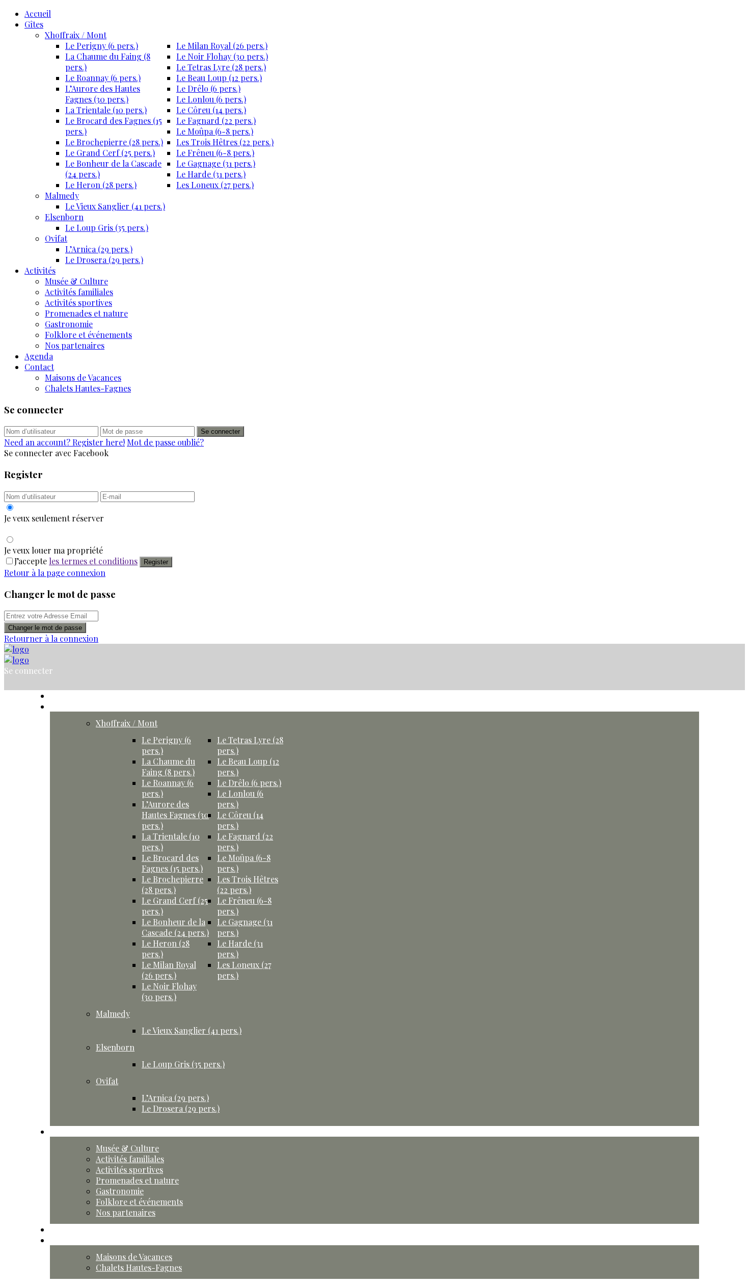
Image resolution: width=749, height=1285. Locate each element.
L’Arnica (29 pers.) (98, 249)
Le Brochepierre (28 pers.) (114, 142)
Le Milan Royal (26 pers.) (222, 45)
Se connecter (220, 431)
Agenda (38, 356)
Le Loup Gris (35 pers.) (106, 227)
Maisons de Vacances (83, 377)
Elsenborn (64, 217)
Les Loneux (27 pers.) (215, 184)
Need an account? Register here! (64, 442)
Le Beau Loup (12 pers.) (219, 77)
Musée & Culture (76, 281)
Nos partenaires (74, 345)
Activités (40, 270)
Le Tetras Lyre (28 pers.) (221, 67)
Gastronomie (69, 324)
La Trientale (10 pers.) (106, 109)
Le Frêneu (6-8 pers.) (215, 152)
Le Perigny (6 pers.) (101, 45)
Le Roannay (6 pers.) (103, 77)
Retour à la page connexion (54, 572)
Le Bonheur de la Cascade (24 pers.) (175, 927)
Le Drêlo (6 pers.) (208, 88)
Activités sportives (78, 302)
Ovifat (56, 238)
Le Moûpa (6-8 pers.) (214, 131)
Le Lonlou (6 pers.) (211, 99)
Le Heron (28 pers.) (101, 184)
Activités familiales (79, 291)
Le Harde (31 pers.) (211, 174)
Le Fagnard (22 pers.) (216, 120)
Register (156, 562)
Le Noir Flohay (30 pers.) (222, 56)
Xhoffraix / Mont (75, 35)
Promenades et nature (86, 313)
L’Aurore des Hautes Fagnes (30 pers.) (102, 93)
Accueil (37, 13)
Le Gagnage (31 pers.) (215, 163)
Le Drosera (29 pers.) (104, 259)
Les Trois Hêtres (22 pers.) (225, 142)
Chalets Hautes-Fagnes (88, 388)
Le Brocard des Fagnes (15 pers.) (172, 863)
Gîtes (33, 24)
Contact (39, 366)
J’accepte (76, 561)
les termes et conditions (93, 561)
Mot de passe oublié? (165, 442)
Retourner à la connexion (51, 638)
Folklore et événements (88, 334)
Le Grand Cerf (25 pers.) (110, 152)
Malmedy (62, 195)
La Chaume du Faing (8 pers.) (168, 766)
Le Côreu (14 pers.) (211, 109)
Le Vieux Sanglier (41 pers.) (115, 206)
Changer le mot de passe (45, 628)
